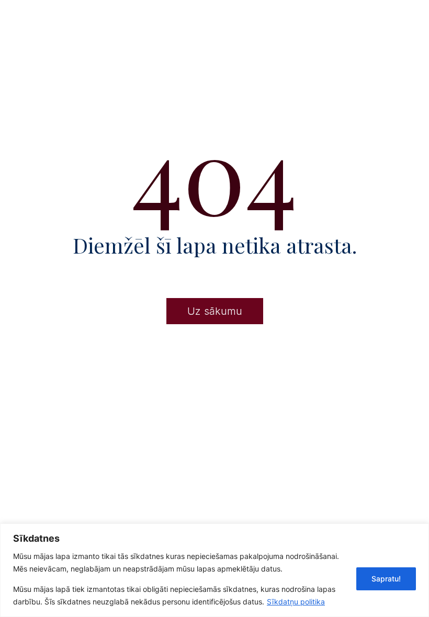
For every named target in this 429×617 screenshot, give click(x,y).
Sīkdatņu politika (296, 601)
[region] (214, 570)
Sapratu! (386, 578)
